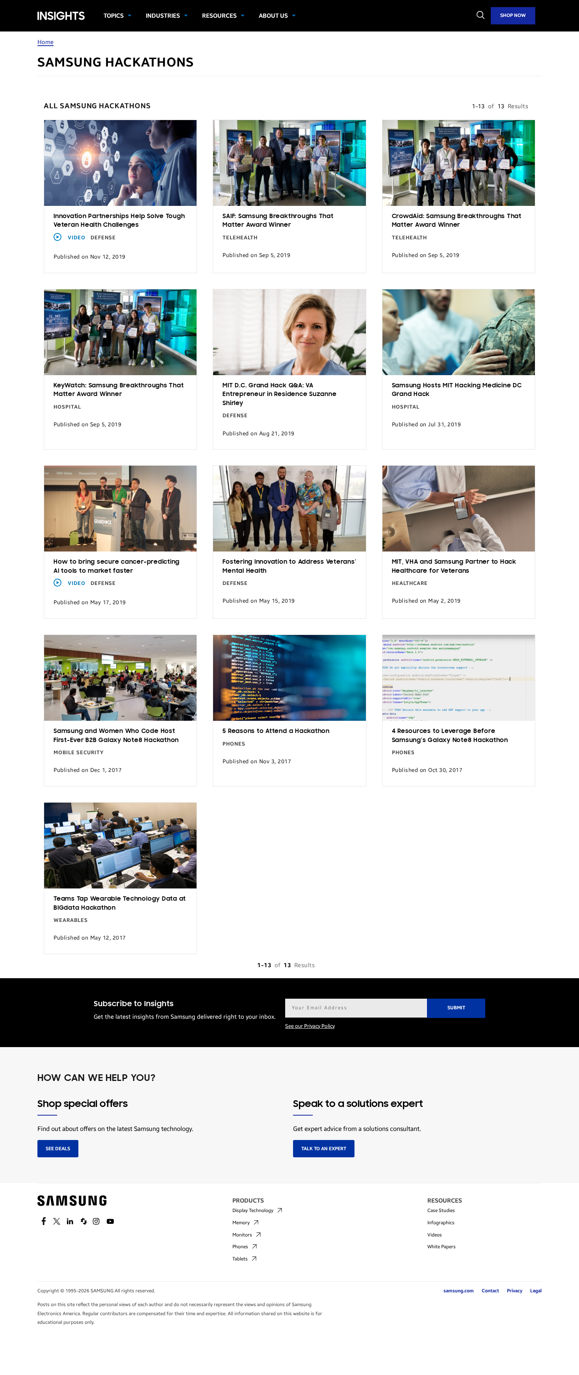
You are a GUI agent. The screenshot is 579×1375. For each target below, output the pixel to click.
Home (45, 42)
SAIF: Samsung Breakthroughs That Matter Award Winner (278, 221)
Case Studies (441, 1210)
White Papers (441, 1246)
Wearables (71, 920)
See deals (58, 1148)
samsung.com (459, 1291)
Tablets (240, 1259)
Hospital (67, 407)
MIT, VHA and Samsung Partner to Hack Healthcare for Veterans (454, 566)
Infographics (441, 1222)
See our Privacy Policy (310, 1026)
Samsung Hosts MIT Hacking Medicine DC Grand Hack (457, 390)
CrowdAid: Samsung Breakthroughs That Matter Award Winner (456, 221)
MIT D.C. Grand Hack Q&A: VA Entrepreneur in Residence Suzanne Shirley (279, 395)
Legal (536, 1291)
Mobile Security (79, 752)
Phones (234, 744)
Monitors (242, 1235)
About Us (273, 15)
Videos (434, 1235)
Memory (241, 1222)
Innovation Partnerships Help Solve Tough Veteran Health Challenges (119, 221)
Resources (219, 15)
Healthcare (410, 583)
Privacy (514, 1291)
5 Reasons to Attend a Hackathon (276, 731)
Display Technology (252, 1210)
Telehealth (240, 238)
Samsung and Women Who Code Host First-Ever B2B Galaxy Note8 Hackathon (116, 736)
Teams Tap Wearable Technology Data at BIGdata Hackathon (120, 903)
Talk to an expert (323, 1148)
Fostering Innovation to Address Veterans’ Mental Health (289, 566)
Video (76, 238)
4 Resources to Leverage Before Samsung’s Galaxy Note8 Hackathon (450, 736)
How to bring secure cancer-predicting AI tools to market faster (117, 566)
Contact (490, 1291)
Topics (114, 15)
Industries (163, 15)
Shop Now (513, 15)
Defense (103, 238)
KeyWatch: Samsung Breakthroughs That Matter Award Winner (119, 390)
